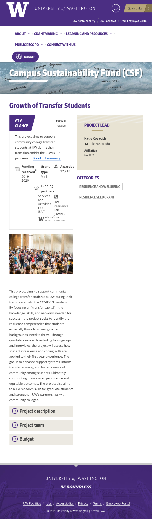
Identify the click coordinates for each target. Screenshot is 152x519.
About (20, 33)
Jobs (49, 503)
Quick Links (135, 8)
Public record (27, 44)
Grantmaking (46, 33)
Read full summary (47, 158)
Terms (97, 503)
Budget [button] (27, 439)
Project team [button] (32, 425)
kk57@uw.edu (100, 144)
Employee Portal (118, 503)
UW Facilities (108, 21)
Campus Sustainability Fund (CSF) (76, 72)
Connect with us (61, 44)
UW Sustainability (84, 21)
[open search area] (116, 8)
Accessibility (65, 503)
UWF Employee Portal (133, 21)
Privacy (83, 503)
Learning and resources (87, 33)
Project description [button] (37, 411)
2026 (53, 511)
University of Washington (21, 8)
